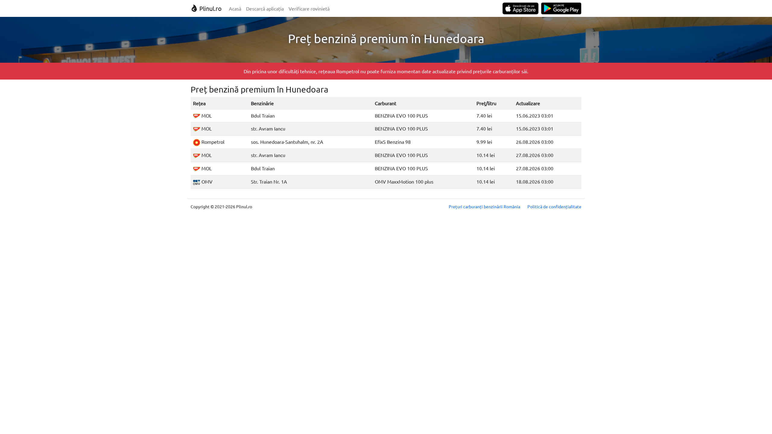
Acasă (235, 8)
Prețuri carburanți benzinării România (484, 206)
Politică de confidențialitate (554, 206)
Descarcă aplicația (265, 8)
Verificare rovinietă (309, 8)
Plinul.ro (210, 8)
